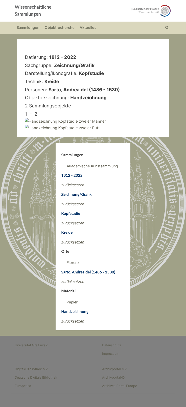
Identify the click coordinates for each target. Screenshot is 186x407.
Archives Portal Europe (119, 386)
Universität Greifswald (31, 345)
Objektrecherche (60, 27)
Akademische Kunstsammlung (92, 166)
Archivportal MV (114, 369)
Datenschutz (111, 345)
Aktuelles (88, 27)
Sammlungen (28, 27)
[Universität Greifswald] (124, 11)
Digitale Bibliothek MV (31, 369)
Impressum (110, 353)
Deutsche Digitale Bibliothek (36, 377)
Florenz (73, 262)
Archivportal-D (113, 377)
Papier (72, 302)
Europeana (23, 386)
